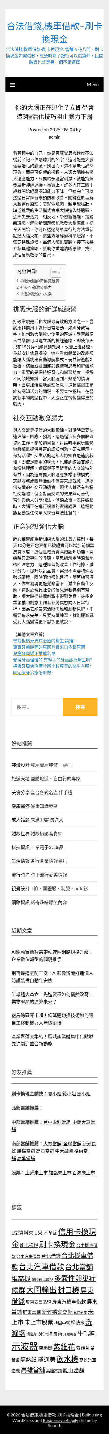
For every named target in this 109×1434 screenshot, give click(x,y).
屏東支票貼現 (38, 1301)
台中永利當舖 (57, 1122)
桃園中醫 (62, 1323)
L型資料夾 (22, 1232)
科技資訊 (21, 847)
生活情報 (21, 860)
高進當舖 (26, 1158)
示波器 (25, 1346)
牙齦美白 (70, 1334)
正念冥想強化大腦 (36, 293)
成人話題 (21, 819)
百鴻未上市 (83, 1172)
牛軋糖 (86, 1333)
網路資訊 (21, 902)
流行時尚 (21, 874)
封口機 (68, 1289)
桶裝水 (77, 1322)
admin (55, 137)
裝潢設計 (21, 765)
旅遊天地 (21, 778)
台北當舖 (79, 1266)
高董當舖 (45, 1150)
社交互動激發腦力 (36, 287)
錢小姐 (69, 1093)
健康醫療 (21, 806)
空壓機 (45, 1347)
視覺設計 (21, 888)
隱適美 (47, 1359)
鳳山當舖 (73, 1370)
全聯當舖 (72, 1143)
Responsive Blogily (60, 1420)
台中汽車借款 (28, 1256)
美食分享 (21, 792)
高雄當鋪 (54, 1370)
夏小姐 (54, 1093)
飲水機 (67, 1359)
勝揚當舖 (26, 1150)
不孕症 (50, 1232)
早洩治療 (80, 1312)
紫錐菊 (83, 1347)
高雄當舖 (33, 1369)
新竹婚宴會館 (57, 1312)
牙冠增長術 (50, 1334)
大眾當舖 (52, 1143)
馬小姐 (84, 1093)
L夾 (38, 1232)
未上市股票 (39, 1322)
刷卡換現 (29, 1245)
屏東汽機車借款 (69, 1301)
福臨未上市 (60, 1172)
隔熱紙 (28, 1360)
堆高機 (21, 1278)
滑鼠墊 (31, 1334)
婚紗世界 (21, 833)
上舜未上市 (36, 1172)
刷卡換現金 (57, 1244)
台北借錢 (51, 1256)
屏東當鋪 (32, 1312)
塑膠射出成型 (42, 1279)
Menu (93, 84)
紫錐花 (64, 1347)
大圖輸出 (41, 1289)
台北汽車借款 (41, 1266)
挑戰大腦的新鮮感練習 (40, 281)
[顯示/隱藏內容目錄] (53, 273)
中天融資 (64, 1150)
